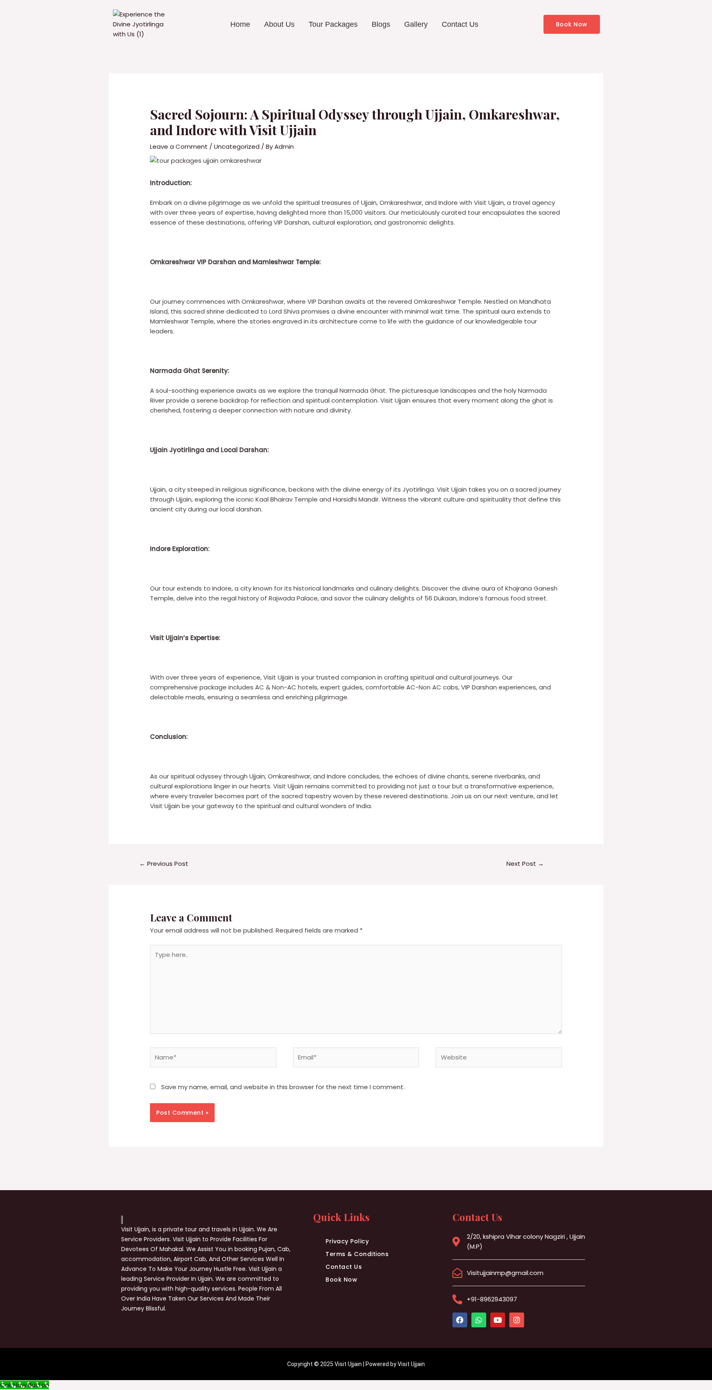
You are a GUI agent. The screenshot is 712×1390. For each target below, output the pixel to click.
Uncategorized (237, 146)
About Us (279, 24)
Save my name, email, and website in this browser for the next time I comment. (283, 1087)
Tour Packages (333, 24)
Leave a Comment (179, 146)
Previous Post (163, 863)
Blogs (381, 24)
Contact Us (460, 24)
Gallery (416, 24)
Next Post (525, 863)
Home (240, 24)
